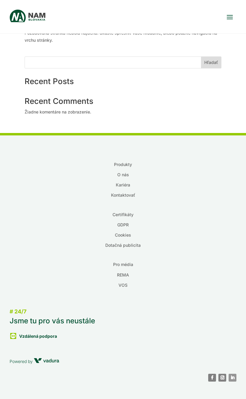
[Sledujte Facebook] (212, 378)
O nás (123, 174)
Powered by (22, 361)
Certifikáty (123, 214)
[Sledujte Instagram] (222, 378)
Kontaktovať (123, 195)
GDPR (123, 224)
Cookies (123, 234)
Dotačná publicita (123, 245)
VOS (123, 285)
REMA (123, 274)
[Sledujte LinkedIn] (232, 378)
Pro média (123, 264)
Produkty (123, 164)
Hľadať (211, 62)
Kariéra (123, 184)
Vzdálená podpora (38, 336)
